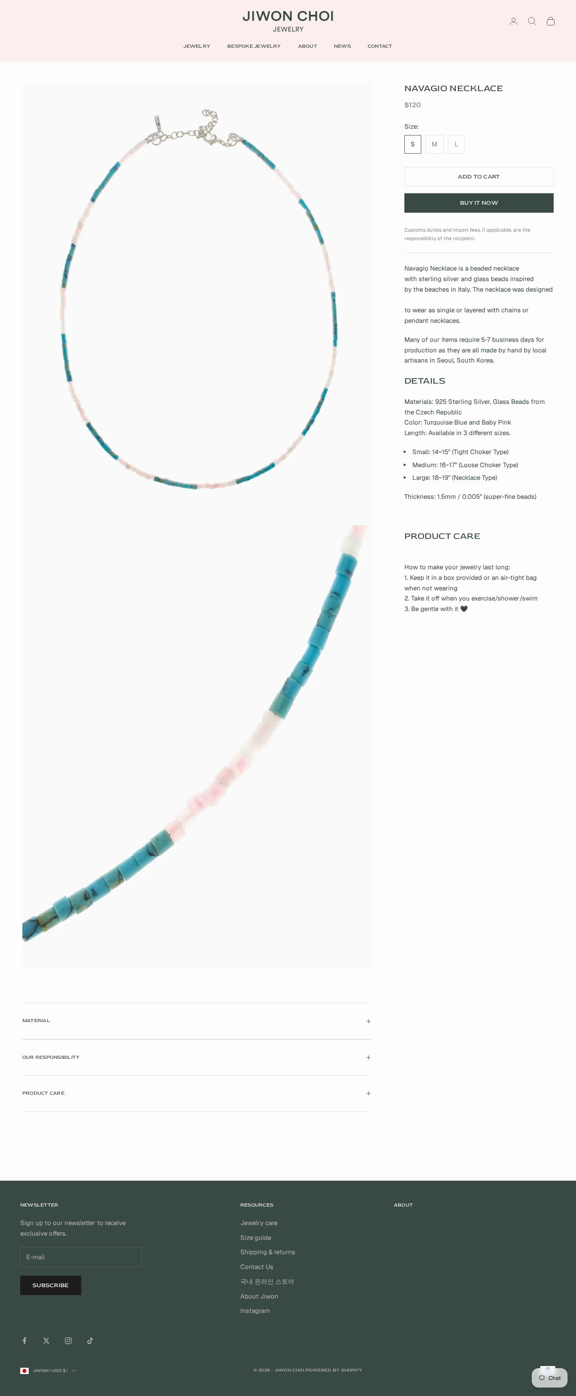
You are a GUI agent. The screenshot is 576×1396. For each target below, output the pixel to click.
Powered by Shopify (333, 1370)
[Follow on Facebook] (24, 1340)
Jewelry (196, 46)
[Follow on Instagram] (68, 1340)
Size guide (255, 1238)
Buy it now (479, 202)
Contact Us (256, 1267)
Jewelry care (258, 1223)
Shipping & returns (267, 1252)
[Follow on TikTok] (90, 1340)
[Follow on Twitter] (46, 1340)
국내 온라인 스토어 (267, 1281)
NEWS (342, 46)
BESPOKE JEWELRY (254, 46)
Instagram (255, 1311)
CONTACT (380, 46)
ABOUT (307, 46)
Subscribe (50, 1285)
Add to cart (479, 176)
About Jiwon (259, 1296)
